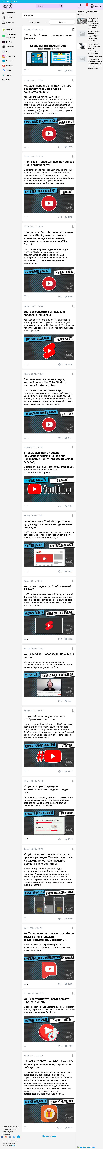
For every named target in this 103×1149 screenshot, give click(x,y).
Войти (98, 6)
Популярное (38, 22)
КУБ (13, 1146)
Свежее (62, 22)
